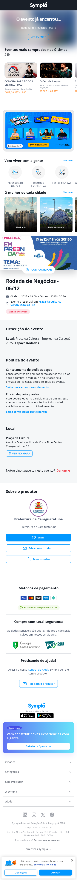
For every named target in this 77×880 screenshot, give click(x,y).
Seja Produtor (14, 781)
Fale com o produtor (41, 548)
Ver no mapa (21, 453)
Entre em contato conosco (48, 840)
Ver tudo (68, 160)
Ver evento (39, 37)
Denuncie (63, 470)
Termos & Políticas (45, 864)
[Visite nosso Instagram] (34, 815)
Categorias (12, 772)
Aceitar (55, 872)
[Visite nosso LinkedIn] (25, 815)
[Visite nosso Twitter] (43, 815)
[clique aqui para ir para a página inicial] (38, 5)
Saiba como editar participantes (26, 411)
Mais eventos (41, 559)
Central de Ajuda (38, 669)
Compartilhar (41, 269)
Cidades (10, 762)
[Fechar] (72, 860)
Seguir (42, 537)
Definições (21, 872)
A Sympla (11, 791)
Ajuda (9, 801)
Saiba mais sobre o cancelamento (27, 387)
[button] (11, 863)
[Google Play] (45, 715)
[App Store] (27, 715)
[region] (38, 868)
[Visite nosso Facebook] (52, 815)
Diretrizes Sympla (36, 849)
